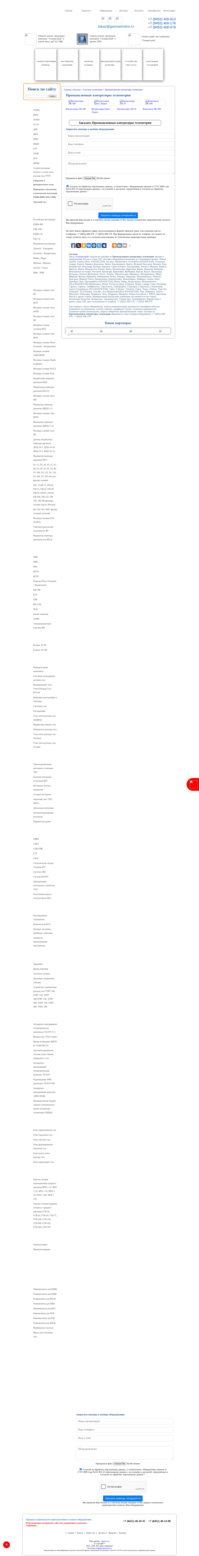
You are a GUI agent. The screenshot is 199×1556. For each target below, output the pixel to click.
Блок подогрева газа (42, 1135)
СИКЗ (36, 839)
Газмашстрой (82, 256)
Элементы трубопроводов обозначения (40, 942)
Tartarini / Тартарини (43, 248)
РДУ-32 (36, 239)
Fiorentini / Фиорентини (44, 253)
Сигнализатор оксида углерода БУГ (43, 865)
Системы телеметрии (42, 1017)
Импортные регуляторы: (44, 244)
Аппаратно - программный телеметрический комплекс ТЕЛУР (41, 1069)
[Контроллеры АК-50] (129, 103)
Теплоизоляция (42, 1260)
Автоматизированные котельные (43, 815)
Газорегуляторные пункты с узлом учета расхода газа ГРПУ (43, 172)
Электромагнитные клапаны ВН (42, 626)
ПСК (35, 609)
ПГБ (35, 158)
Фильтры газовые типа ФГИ (43, 336)
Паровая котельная (42, 821)
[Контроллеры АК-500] (78, 103)
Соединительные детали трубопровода (45, 909)
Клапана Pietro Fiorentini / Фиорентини (44, 583)
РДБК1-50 (38, 234)
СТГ (35, 853)
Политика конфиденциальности (99, 1548)
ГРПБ (36, 153)
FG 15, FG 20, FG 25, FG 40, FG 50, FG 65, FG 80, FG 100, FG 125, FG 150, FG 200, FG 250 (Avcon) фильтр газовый (45, 473)
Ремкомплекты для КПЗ (44, 1308)
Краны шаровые (40, 969)
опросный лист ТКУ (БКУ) (42, 801)
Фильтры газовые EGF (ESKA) (43, 520)
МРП (35, 134)
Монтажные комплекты (42, 1360)
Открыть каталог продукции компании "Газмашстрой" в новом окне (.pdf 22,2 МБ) (51, 39)
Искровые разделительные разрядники (45, 1347)
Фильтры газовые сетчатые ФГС (41, 327)
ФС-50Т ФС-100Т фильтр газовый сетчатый (45, 511)
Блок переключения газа (44, 1130)
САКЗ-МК (38, 849)
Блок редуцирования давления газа (43, 1146)
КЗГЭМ (36, 590)
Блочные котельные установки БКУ (42, 779)
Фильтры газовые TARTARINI (41, 353)
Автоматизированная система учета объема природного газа (43, 1054)
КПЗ (35, 567)
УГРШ (36, 120)
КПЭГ (36, 576)
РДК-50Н (37, 229)
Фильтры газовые (42, 283)
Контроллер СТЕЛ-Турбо (45, 1037)
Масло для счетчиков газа (43, 1335)
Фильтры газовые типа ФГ (43, 292)
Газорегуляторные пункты (42, 103)
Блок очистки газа (41, 1140)
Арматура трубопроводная (42, 956)
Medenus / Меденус (42, 263)
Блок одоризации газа (43, 1162)
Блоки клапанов (40, 614)
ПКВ (35, 562)
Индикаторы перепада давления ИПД (43, 380)
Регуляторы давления (42, 213)
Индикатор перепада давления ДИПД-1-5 (43, 406)
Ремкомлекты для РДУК (44, 1299)
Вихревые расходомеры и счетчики (45, 699)
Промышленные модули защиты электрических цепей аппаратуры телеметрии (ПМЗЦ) (44, 1107)
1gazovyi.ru (105, 1541)
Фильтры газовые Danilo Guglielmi (44, 362)
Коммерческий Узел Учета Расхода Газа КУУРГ (42, 689)
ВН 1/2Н (37, 604)
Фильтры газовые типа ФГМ (43, 415)
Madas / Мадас (39, 258)
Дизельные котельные (43, 808)
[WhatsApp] (112, 22)
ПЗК (35, 599)
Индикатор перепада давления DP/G (43, 458)
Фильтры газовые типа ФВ (43, 398)
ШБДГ (36, 144)
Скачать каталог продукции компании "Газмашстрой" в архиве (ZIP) (103, 39)
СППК (36, 619)
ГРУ (35, 149)
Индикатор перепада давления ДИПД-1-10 (43, 424)
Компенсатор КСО (41, 924)
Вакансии (86, 10)
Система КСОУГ (41, 877)
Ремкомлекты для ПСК (43, 1313)
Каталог (80, 1533)
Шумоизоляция (42, 1238)
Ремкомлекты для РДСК (44, 1323)
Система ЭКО (39, 872)
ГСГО (36, 124)
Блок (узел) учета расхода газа (41, 1155)
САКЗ (36, 844)
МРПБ (36, 163)
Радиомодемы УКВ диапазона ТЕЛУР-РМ (44, 1081)
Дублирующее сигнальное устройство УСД (44, 885)
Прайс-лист (90, 1533)
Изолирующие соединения (40, 917)
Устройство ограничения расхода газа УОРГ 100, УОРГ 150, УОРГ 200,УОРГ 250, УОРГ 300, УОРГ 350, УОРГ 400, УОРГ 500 (44, 997)
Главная (68, 10)
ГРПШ (36, 110)
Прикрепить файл (74, 178)
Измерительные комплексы (40, 669)
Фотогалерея (169, 10)
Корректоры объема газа (44, 724)
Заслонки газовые (41, 974)
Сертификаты (154, 10)
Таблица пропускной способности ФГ (43, 529)
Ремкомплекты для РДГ (44, 1318)
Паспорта (42, 1392)
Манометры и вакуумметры (42, 1379)
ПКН (35, 557)
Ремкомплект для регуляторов (42, 1282)
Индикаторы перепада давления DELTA (43, 389)
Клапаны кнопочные (42, 638)
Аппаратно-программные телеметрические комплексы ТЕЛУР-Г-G (45, 1028)
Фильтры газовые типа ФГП (43, 301)
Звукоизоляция (40, 1244)
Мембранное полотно (43, 1328)
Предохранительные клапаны (42, 550)
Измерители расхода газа (45, 729)
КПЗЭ (36, 571)
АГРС (42, 1123)
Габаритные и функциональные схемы (43, 183)
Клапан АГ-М (39, 645)
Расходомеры (39, 711)
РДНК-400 (38, 224)
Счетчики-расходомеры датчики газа (44, 678)
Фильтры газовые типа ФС (43, 318)
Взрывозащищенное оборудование (43, 1270)
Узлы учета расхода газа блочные (44, 736)
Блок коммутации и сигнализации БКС (42, 896)
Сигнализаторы (42, 832)
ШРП (35, 115)
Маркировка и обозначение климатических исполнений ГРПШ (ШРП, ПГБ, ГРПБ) (45, 193)
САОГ (36, 858)
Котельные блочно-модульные (42, 788)
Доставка (123, 10)
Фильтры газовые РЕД (43, 373)
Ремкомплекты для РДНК (45, 1289)
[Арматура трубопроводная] (44, 961)
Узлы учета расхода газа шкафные (44, 718)
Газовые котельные (42, 794)
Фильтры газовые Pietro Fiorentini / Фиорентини (44, 344)
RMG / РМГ (38, 273)
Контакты (138, 10)
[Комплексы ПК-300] (155, 103)
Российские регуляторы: (44, 219)
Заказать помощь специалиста (118, 215)
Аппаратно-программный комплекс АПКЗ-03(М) (44, 1092)
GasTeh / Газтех (40, 268)
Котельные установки (42, 758)
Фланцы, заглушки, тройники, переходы (42, 931)
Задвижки (38, 964)
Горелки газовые (42, 1173)
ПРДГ (36, 139)
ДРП (35, 129)
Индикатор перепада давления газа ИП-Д (43, 538)
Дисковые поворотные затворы (43, 980)
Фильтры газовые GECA (44, 369)
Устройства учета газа (42, 661)
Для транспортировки (42, 1367)
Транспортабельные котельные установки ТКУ (43, 768)
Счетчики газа (40, 706)
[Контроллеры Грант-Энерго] (104, 103)
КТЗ (35, 595)
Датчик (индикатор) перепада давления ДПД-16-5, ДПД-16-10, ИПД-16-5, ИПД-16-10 (44, 445)
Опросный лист (39, 202)
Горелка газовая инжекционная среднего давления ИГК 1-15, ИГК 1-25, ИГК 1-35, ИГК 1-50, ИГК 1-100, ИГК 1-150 (45, 1189)
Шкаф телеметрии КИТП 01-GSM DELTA (45, 1044)
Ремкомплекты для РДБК (45, 1294)
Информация (106, 10)
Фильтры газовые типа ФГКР (43, 309)
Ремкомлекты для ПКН (44, 1304)
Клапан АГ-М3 (40, 650)
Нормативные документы (42, 1399)
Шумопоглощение (41, 1249)
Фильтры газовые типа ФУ (43, 433)
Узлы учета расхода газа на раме (44, 745)
